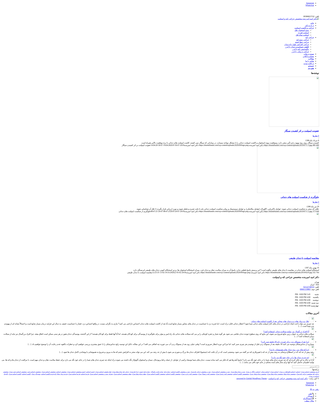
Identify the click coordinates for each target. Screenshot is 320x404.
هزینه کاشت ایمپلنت (47, 374)
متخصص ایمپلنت (61, 372)
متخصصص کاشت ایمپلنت (241, 374)
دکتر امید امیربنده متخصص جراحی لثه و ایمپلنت (288, 378)
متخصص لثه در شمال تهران (206, 374)
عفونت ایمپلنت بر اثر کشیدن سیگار (301, 131)
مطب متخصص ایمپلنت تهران (122, 374)
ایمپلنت (298, 372)
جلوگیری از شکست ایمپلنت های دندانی (299, 197)
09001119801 (305, 289)
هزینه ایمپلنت (85, 374)
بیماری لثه (167, 372)
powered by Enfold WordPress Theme (251, 378)
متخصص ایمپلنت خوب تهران (17, 372)
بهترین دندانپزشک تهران (237, 372)
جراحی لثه (126, 372)
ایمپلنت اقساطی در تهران (287, 372)
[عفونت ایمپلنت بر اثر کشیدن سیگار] (294, 126)
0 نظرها (316, 136)
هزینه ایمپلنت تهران (74, 374)
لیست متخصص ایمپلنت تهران (76, 372)
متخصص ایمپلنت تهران (48, 372)
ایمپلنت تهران (274, 372)
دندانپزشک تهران (117, 372)
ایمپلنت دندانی (265, 372)
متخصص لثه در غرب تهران (189, 374)
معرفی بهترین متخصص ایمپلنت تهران (101, 374)
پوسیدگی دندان (35, 374)
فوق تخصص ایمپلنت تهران (103, 372)
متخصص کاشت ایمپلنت (173, 374)
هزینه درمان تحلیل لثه (61, 374)
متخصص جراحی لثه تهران (304, 374)
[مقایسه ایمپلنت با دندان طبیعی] (288, 253)
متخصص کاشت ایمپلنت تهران (155, 374)
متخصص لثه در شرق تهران (224, 374)
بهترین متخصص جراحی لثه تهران (200, 372)
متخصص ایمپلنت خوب (34, 372)
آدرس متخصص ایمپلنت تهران (310, 372)
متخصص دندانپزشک (289, 374)
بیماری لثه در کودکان (157, 372)
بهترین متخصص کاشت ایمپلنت (180, 372)
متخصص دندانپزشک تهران (275, 374)
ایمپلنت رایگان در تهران (253, 372)
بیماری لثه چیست (144, 372)
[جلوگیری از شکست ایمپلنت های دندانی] (288, 192)
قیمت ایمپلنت (90, 372)
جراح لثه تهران (134, 372)
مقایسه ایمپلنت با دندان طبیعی (304, 258)
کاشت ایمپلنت (26, 374)
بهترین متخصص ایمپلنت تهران (220, 372)
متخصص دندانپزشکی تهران (257, 374)
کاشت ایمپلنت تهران (14, 374)
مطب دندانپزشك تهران (139, 374)
